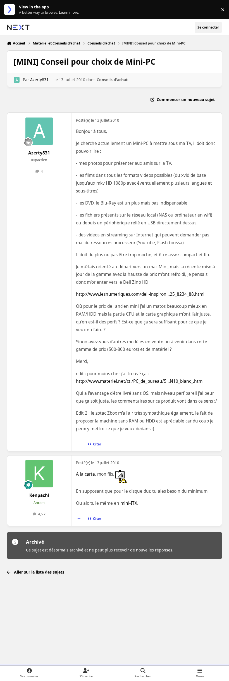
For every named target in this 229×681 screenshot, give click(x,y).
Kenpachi (39, 495)
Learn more (11, 9)
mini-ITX (128, 503)
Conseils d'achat (112, 79)
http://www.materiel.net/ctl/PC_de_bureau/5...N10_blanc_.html (140, 381)
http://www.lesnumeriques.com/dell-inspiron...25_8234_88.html (140, 294)
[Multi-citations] (78, 444)
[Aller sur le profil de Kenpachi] (39, 473)
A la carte (85, 474)
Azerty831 (39, 79)
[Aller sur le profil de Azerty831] (17, 80)
